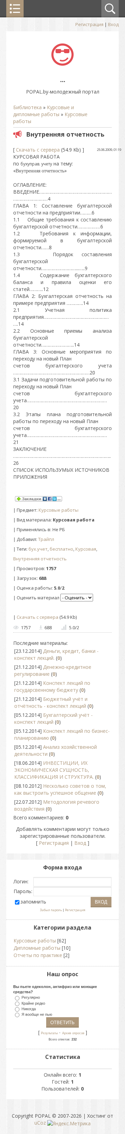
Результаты (49, 1033)
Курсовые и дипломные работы (43, 111)
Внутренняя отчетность (40, 559)
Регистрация (89, 24)
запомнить (33, 901)
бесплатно (61, 549)
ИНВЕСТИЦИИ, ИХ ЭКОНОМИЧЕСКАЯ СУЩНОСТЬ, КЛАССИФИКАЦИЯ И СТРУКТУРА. (54, 770)
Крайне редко (33, 1003)
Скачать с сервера (38, 149)
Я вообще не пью (37, 1014)
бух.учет (38, 549)
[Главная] (62, 63)
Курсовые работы (58, 510)
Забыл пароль (51, 910)
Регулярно (31, 997)
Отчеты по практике (38, 955)
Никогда (29, 1008)
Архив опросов (73, 1033)
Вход (113, 24)
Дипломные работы (37, 948)
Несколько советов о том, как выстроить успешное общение (60, 789)
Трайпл (46, 539)
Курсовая (85, 549)
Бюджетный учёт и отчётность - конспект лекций (51, 702)
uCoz (40, 1122)
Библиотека (27, 107)
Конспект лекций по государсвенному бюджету (52, 686)
